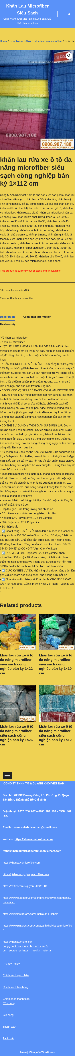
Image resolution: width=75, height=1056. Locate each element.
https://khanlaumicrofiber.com (34, 839)
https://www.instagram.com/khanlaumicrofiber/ (30, 913)
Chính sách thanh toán (16, 998)
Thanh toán (9, 1026)
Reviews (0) (7, 324)
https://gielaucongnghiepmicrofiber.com (26, 874)
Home (3, 41)
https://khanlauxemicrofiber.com (22, 862)
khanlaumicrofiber (21, 41)
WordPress (48, 1052)
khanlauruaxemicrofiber (48, 41)
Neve (23, 1052)
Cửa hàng (9, 1003)
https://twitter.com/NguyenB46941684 (25, 886)
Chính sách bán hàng (15, 987)
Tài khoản (8, 1038)
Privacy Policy (11, 963)
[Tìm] (69, 14)
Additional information (37, 316)
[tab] (7, 317)
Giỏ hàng (8, 1014)
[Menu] (61, 14)
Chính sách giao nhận (16, 975)
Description (7, 316)
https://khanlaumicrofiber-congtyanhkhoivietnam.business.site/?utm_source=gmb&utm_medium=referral (27, 946)
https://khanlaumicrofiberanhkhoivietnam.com (32, 850)
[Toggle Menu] (7, 775)
